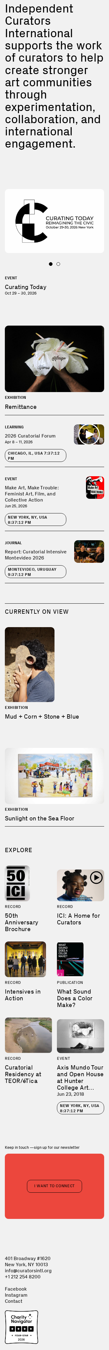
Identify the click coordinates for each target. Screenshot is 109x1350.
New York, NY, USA (27, 520)
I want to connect (54, 1186)
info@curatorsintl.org (28, 1270)
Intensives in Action (23, 995)
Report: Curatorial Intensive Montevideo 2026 (36, 555)
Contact (13, 1301)
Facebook (16, 1289)
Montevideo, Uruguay (32, 572)
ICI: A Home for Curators (78, 919)
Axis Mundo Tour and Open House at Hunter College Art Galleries (80, 1081)
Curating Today (25, 287)
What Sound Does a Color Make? (75, 998)
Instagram (16, 1295)
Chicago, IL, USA (34, 456)
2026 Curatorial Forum (30, 436)
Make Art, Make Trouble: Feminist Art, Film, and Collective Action (32, 494)
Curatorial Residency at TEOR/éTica (23, 1074)
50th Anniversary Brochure (21, 922)
